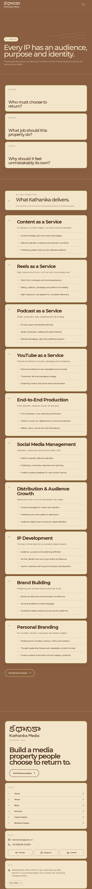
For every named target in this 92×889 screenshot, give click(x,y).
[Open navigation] (83, 4)
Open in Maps (14, 883)
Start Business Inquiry (18, 673)
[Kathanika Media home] (13, 4)
